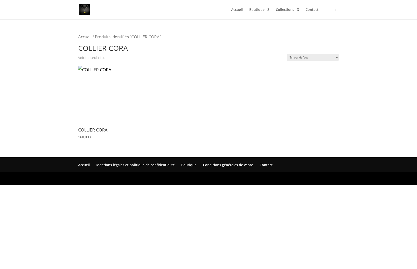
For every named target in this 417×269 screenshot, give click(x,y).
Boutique (256, 10)
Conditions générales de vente (228, 165)
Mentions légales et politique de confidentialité (135, 165)
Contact (312, 10)
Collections (285, 10)
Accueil (237, 10)
